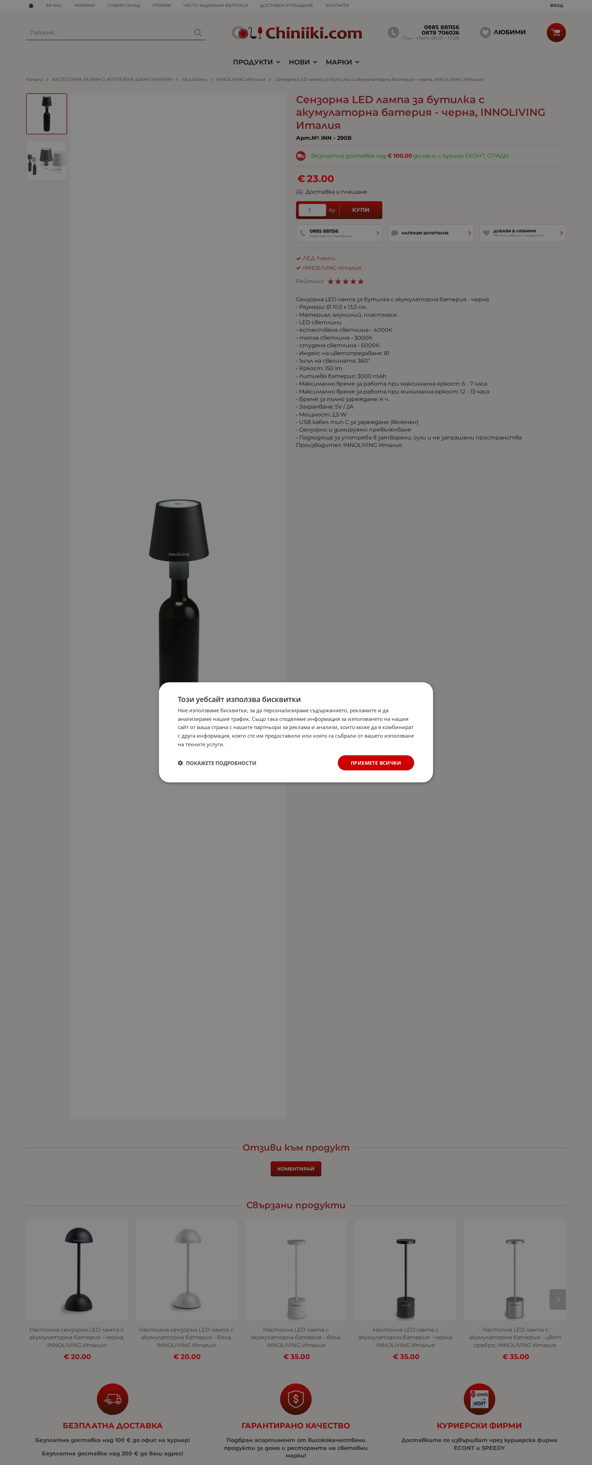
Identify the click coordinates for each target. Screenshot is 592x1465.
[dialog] (296, 732)
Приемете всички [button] (376, 763)
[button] (217, 763)
